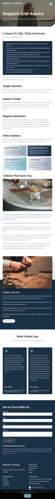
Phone (4, 417)
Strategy (5, 479)
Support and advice (11, 148)
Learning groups (35, 160)
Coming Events (33, 468)
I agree (27, 495)
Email (4, 424)
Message (5, 430)
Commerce (6, 481)
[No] (53, 494)
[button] (51, 4)
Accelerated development (38, 148)
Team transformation (12, 160)
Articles (31, 470)
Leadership (6, 485)
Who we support (33, 466)
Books (30, 472)
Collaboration (6, 483)
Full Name (5, 411)
